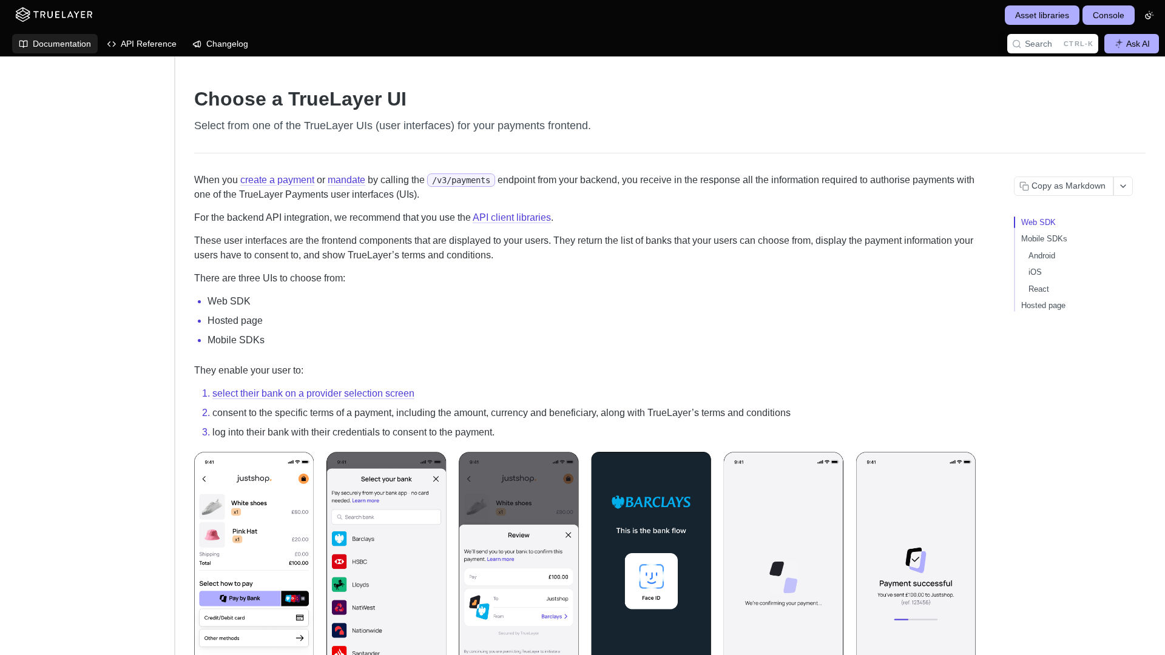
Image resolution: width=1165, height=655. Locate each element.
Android (1041, 255)
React (1038, 289)
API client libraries (512, 217)
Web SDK (1038, 222)
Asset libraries (1042, 15)
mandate (346, 180)
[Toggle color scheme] (1149, 15)
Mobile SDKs (1044, 238)
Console (1108, 15)
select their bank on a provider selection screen (313, 393)
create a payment (277, 180)
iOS (1035, 272)
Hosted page (1043, 305)
